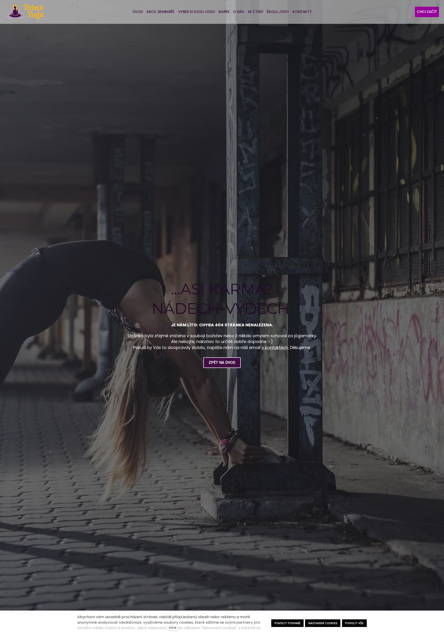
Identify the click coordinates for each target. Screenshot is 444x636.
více (172, 627)
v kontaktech (275, 347)
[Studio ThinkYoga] (24, 12)
